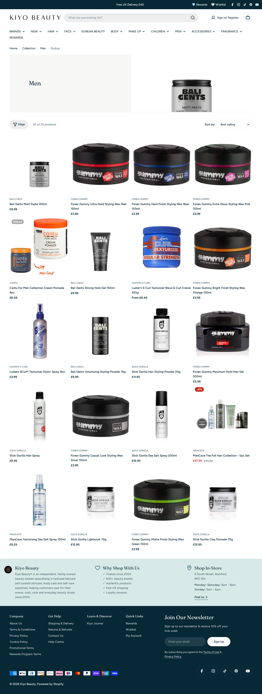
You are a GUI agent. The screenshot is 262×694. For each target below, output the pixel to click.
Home (13, 48)
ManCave (199, 450)
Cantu (14, 283)
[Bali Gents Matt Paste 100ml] (39, 163)
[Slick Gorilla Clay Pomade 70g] (223, 499)
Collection (28, 48)
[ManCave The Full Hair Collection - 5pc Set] (223, 415)
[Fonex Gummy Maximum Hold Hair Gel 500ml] (223, 331)
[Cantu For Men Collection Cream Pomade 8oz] (39, 247)
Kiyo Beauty (28, 684)
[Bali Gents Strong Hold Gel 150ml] (100, 247)
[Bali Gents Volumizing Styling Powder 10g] (100, 331)
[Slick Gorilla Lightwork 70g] (100, 499)
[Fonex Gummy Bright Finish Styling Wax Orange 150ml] (223, 247)
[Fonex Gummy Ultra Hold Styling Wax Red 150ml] (100, 163)
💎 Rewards (199, 4)
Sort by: (210, 124)
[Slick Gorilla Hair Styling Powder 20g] (161, 331)
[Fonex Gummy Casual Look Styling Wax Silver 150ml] (100, 415)
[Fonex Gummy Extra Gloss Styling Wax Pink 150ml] (223, 163)
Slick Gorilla (140, 366)
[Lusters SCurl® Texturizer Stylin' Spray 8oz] (39, 331)
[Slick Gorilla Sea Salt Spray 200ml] (161, 415)
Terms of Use (211, 652)
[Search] (192, 17)
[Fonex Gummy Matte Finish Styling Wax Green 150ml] (161, 499)
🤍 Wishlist (218, 4)
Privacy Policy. (173, 656)
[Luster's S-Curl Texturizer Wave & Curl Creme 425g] (161, 247)
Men (43, 48)
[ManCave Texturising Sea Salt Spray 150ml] (39, 499)
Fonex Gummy (79, 199)
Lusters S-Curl (141, 283)
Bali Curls (16, 199)
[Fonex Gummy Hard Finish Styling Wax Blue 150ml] (161, 163)
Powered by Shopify (50, 684)
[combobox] (131, 17)
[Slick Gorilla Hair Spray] (39, 415)
